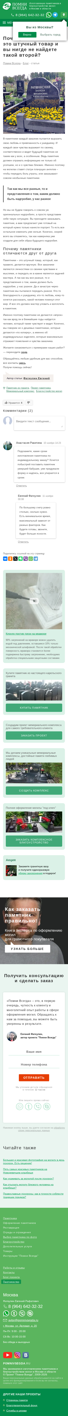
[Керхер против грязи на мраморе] (34, 601)
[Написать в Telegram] (55, 15)
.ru (16, 1363)
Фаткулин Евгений (36, 378)
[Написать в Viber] (38, 1103)
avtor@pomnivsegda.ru (23, 1320)
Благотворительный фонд (21, 1405)
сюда (24, 352)
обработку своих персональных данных (41, 1129)
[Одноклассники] (10, 559)
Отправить (34, 1077)
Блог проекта (11, 1277)
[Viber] (25, 559)
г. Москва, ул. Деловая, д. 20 (20, 1325)
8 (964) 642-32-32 (30, 15)
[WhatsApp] (30, 559)
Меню (11, 22)
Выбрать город (50, 34)
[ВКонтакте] (5, 559)
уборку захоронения (30, 873)
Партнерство (11, 1281)
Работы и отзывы (14, 1267)
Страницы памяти (17, 1400)
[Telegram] (36, 559)
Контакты (9, 1272)
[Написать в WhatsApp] (48, 15)
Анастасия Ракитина (29, 442)
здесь (22, 362)
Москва (10, 1294)
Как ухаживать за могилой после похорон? (28, 1178)
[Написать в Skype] (47, 1103)
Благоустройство (13, 1241)
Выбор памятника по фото (20, 1237)
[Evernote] (20, 559)
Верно (27, 34)
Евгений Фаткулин (29, 495)
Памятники (10, 1218)
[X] (15, 559)
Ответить (21, 485)
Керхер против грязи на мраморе (26, 633)
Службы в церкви (16, 1410)
